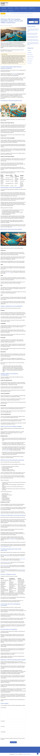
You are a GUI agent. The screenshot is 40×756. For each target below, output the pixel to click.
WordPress (16, 754)
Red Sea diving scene (6, 554)
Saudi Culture (29, 60)
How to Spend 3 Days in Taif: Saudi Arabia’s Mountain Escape (22, 13)
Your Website (3, 731)
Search (30, 20)
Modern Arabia (4, 10)
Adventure (10, 25)
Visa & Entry (11, 10)
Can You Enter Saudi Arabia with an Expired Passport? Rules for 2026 (33, 30)
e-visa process (14, 73)
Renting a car (8, 272)
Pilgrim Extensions (30, 56)
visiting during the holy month (6, 546)
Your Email (2, 726)
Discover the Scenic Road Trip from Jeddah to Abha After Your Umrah (33, 43)
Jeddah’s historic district (5, 565)
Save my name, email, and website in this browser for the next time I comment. (13, 739)
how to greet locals (6, 450)
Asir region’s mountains (6, 562)
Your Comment (3, 707)
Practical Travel (30, 58)
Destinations (29, 52)
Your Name (3, 721)
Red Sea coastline (5, 42)
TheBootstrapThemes (27, 754)
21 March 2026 (6, 25)
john (2, 25)
